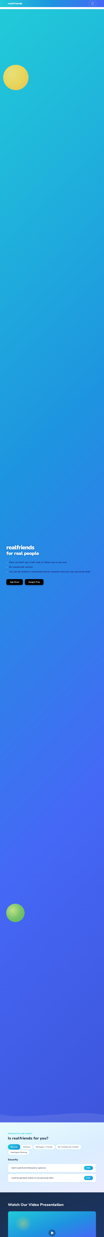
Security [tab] (14, 1147)
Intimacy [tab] (26, 1147)
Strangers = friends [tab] (44, 1147)
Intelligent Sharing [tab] (19, 1152)
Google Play (34, 582)
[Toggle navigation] (92, 3)
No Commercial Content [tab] (68, 1147)
